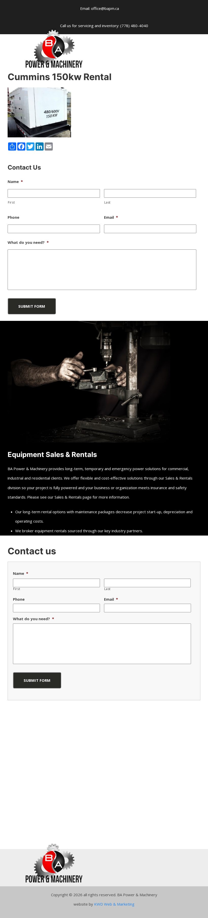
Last (107, 202)
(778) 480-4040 (134, 25)
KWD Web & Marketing (114, 904)
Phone (13, 217)
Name (15, 181)
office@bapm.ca (105, 8)
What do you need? (28, 242)
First (11, 202)
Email (111, 217)
